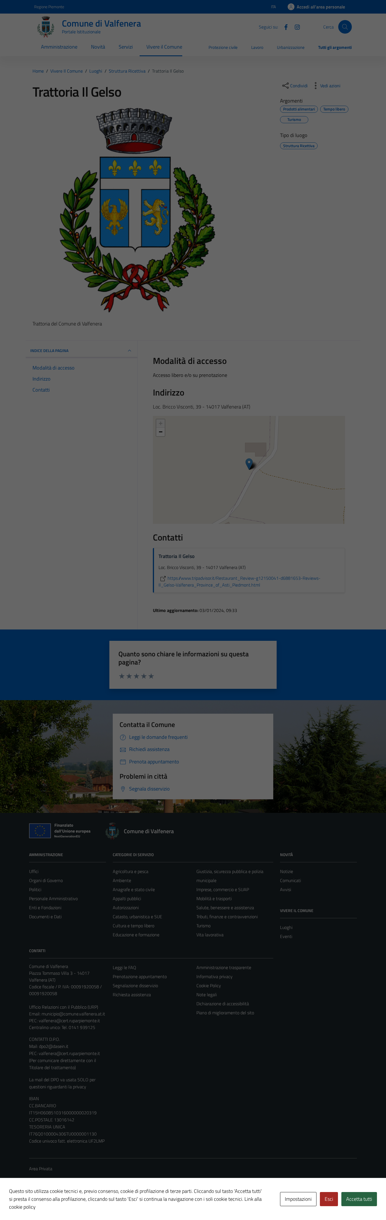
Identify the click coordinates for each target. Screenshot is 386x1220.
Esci (329, 1199)
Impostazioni (298, 1199)
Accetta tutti (359, 1199)
